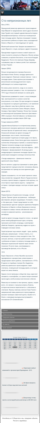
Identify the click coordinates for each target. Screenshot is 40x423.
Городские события (8, 317)
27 (20, 347)
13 (20, 343)
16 (35, 343)
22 (30, 345)
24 (4, 347)
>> (23, 368)
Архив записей (7, 328)
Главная (5, 310)
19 (15, 345)
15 (30, 343)
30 (35, 347)
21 (25, 345)
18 (10, 345)
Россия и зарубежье (9, 321)
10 (4, 343)
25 (10, 347)
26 (15, 347)
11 (9, 343)
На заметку (6, 324)
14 (25, 343)
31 (4, 348)
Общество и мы (7, 314)
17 (4, 345)
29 (30, 347)
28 (25, 347)
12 (15, 343)
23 (35, 345)
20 (20, 345)
